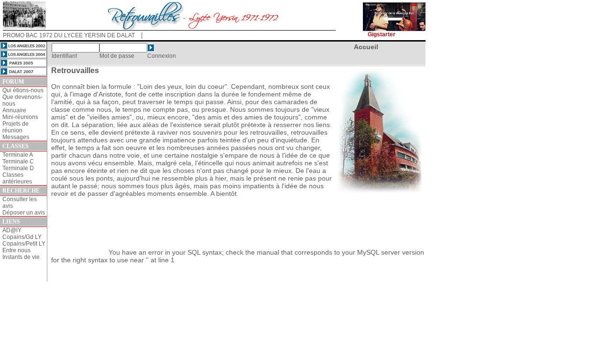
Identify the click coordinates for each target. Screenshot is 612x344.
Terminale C (18, 161)
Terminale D (18, 168)
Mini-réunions (20, 117)
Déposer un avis (23, 212)
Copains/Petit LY (23, 243)
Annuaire (14, 110)
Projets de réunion (15, 127)
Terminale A (17, 154)
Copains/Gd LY (22, 237)
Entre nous (16, 250)
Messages (15, 137)
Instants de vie (21, 257)
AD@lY (12, 230)
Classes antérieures (17, 178)
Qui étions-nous (23, 90)
